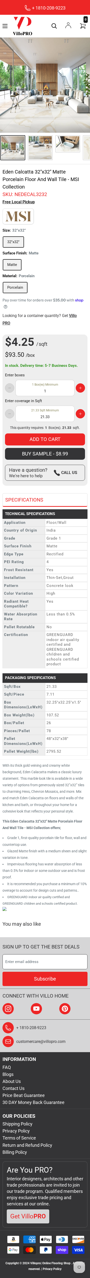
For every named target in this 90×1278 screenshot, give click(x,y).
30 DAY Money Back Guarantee (33, 1102)
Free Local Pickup (18, 202)
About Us (11, 1081)
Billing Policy (14, 1152)
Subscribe (45, 979)
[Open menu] (5, 26)
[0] (83, 26)
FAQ (6, 1067)
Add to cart (45, 439)
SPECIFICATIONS (24, 500)
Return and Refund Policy (27, 1145)
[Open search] (54, 26)
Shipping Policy (17, 1124)
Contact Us (13, 1088)
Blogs (8, 1074)
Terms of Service (19, 1138)
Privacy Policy (16, 1131)
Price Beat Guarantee (23, 1095)
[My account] (68, 25)
